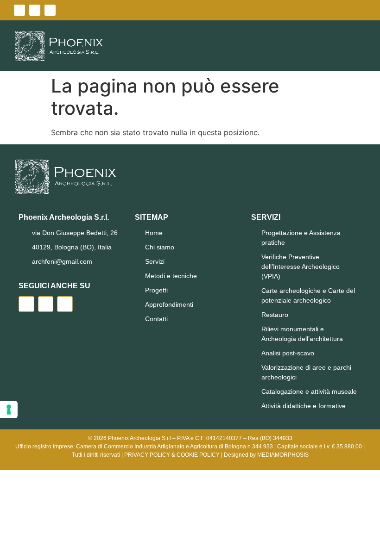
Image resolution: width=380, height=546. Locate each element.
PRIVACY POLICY (147, 455)
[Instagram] (50, 10)
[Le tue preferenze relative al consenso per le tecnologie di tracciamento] (9, 409)
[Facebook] (19, 10)
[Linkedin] (34, 10)
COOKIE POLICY (198, 455)
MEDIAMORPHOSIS (283, 455)
